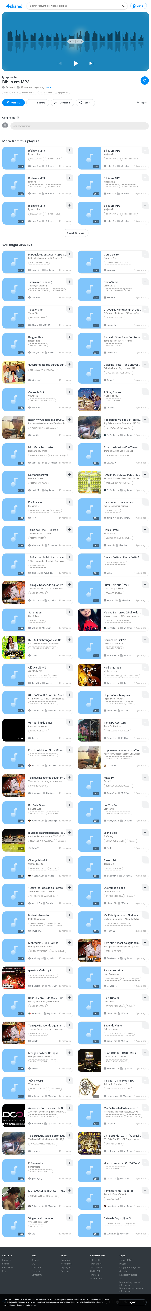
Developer (65, 1271)
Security (123, 1271)
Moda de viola (37, 1226)
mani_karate (112, 821)
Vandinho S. (37, 821)
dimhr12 (35, 683)
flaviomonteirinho (112, 683)
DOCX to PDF (96, 1267)
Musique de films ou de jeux (119, 538)
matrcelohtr (112, 1151)
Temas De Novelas (38, 483)
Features (36, 1271)
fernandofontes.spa (37, 1151)
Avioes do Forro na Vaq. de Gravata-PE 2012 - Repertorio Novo (44, 1116)
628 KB (15, 93)
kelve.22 (35, 270)
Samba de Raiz (112, 676)
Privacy (122, 1264)
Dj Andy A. (111, 463)
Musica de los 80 (38, 868)
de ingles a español (39, 290)
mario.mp (36, 958)
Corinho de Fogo (38, 593)
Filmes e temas (53, 545)
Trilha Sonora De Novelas (118, 813)
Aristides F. (36, 1123)
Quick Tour (36, 1267)
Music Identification (128, 1275)
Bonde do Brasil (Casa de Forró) (119, 786)
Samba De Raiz (112, 979)
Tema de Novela (113, 400)
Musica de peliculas (115, 1168)
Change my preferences (26, 1305)
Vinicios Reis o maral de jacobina (44, 703)
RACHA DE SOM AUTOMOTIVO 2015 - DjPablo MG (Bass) (119, 483)
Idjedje (35, 573)
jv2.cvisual (36, 380)
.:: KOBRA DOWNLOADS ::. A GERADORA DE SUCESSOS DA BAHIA (44, 648)
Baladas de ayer (113, 868)
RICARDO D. (112, 655)
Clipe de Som (36, 1196)
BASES (51, 352)
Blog (4, 1271)
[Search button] (123, 5)
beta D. (35, 1041)
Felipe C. (35, 1068)
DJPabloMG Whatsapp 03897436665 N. (112, 435)
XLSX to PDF (96, 1278)
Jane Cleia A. (112, 1206)
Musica (61, 841)
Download (52, 463)
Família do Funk (57, 951)
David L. (110, 1178)
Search (5, 1264)
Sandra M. (111, 876)
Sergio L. (111, 738)
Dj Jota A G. (37, 876)
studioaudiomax (112, 408)
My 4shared (50, 270)
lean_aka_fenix (37, 352)
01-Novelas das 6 (126, 738)
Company (65, 1260)
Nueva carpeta (125, 1178)
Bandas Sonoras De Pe (40, 1171)
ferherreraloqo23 (37, 297)
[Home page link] (14, 5)
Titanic (50, 924)
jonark (110, 545)
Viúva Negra (55, 1089)
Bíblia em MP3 (36, 159)
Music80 (53, 868)
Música (49, 683)
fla (125, 683)
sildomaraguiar (37, 710)
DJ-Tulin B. (112, 765)
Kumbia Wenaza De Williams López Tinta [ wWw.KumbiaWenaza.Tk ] (119, 924)
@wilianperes (51, 1196)
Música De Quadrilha (115, 563)
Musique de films (113, 345)
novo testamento (47, 93)
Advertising (66, 1264)
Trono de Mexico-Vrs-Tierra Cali (119, 455)
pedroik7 (36, 903)
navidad (56, 511)
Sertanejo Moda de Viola (117, 263)
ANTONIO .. (37, 765)
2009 (53, 1061)
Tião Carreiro (53, 813)
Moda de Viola (37, 813)
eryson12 (111, 600)
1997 (59, 924)
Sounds (49, 903)
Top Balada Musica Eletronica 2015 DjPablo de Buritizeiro (119, 428)
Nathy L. (110, 848)
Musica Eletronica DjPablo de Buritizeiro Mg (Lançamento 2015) (119, 621)
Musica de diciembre (39, 511)
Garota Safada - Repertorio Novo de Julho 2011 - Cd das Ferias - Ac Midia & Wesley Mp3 (44, 976)
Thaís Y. (35, 655)
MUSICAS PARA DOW (126, 793)
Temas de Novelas (114, 593)
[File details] (13, 158)
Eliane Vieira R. (112, 1068)
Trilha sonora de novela (117, 731)
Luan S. (110, 1234)
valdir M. (35, 490)
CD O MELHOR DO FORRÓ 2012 (53, 765)
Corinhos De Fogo (58, 455)
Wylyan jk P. (37, 1206)
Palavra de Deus (29, 93)
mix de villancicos (114, 1116)
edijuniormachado (112, 270)
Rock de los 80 (37, 621)
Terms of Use (125, 1260)
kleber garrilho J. (37, 463)
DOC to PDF (95, 1260)
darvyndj (36, 738)
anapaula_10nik (112, 325)
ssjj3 (34, 518)
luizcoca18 (37, 600)
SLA (121, 1278)
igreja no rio (63, 93)
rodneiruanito (37, 1096)
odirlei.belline (37, 408)
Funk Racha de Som (39, 263)
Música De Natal (37, 318)
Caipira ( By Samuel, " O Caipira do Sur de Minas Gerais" (119, 290)
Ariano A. (36, 793)
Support (35, 1260)
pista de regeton (38, 345)
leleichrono (112, 352)
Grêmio (54, 676)
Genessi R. (36, 1013)
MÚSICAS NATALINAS (48, 325)
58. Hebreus (26, 87)
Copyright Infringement (130, 1267)
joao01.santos (37, 435)
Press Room (8, 1267)
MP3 (6, 93)
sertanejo (52, 821)
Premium (6, 1260)
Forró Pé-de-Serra (38, 731)
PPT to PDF (95, 1275)
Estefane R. (112, 958)
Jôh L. (110, 573)
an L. (34, 628)
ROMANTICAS (58, 290)
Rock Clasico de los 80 (116, 1061)
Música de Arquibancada (41, 841)
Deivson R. (112, 986)
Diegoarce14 (112, 1123)
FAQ (33, 1264)
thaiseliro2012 (37, 986)
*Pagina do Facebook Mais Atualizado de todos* (44, 428)
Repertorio (112, 1096)
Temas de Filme (37, 538)
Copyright (65, 1267)
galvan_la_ (37, 1178)
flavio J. (110, 518)
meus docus (49, 573)
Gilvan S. (111, 793)
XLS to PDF (95, 1271)
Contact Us (37, 1275)
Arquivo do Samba (130, 676)
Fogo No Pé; (130, 1223)
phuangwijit (37, 931)
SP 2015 (127, 655)
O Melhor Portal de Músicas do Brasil (119, 373)
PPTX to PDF (96, 1264)
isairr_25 (111, 931)
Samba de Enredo (38, 566)
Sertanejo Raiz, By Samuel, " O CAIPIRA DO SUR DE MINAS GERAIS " (44, 370)
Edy (33, 1234)
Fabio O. (9, 87)
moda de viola (112, 511)
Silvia (34, 325)
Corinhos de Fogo (38, 455)
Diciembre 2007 (133, 1116)
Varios (51, 876)
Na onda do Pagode (131, 979)
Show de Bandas (37, 1089)
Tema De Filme (36, 924)
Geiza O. (111, 380)
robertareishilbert (37, 545)
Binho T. (35, 848)
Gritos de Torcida (38, 676)
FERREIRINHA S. (112, 297)
